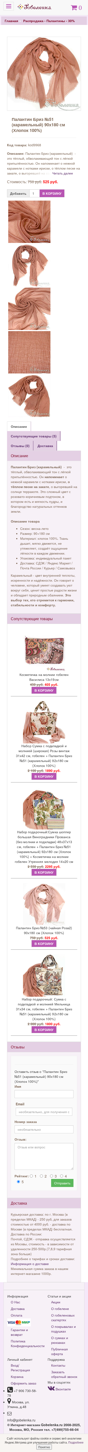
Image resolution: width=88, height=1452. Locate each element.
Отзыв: (21, 1139)
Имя (18, 1086)
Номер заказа (26, 1121)
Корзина (17, 1376)
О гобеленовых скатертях (63, 1317)
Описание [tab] (19, 426)
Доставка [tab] (45, 445)
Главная (11, 20)
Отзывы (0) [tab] (20, 445)
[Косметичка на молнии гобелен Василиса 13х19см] (44, 651)
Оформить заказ (23, 1383)
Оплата (16, 1315)
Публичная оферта (59, 1351)
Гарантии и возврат (19, 1332)
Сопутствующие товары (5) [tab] (34, 436)
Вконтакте (63, 1389)
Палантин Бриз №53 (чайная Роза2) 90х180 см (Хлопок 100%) (44, 930)
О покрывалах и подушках (63, 1328)
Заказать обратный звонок (64, 1374)
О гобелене (60, 1308)
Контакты (58, 1365)
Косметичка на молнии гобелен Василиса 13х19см (44, 677)
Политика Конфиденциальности (26, 1343)
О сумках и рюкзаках (59, 1340)
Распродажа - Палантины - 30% (49, 20)
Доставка (18, 1308)
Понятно (44, 1447)
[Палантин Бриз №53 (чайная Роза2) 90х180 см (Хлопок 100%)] (44, 904)
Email (20, 1104)
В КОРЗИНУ (51, 193)
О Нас (15, 1302)
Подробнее (76, 1442)
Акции (55, 1302)
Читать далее (62, 173)
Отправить (62, 1183)
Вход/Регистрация (20, 1367)
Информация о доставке (30, 1263)
